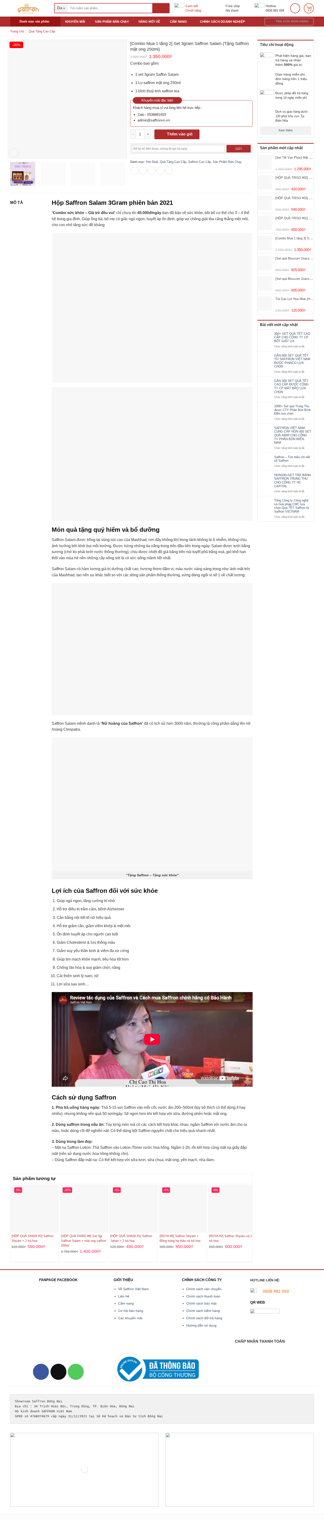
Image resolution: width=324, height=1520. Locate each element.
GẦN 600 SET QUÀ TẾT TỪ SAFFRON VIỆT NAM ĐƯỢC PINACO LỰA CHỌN (292, 361)
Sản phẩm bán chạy (112, 21)
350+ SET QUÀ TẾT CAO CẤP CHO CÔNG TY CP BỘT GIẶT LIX (292, 337)
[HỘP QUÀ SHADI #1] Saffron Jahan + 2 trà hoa (131, 1238)
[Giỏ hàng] (309, 8)
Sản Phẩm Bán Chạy (227, 162)
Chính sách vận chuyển (204, 1289)
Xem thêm (285, 130)
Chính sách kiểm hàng (203, 1311)
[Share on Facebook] (135, 170)
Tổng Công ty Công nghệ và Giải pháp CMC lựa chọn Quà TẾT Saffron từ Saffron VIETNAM (291, 506)
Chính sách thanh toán (203, 1296)
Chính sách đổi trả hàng (204, 1318)
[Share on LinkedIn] (169, 170)
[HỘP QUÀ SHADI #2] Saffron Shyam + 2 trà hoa (32, 1238)
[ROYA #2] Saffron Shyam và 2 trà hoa (230, 1238)
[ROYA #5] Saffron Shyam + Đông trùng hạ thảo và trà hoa (180, 1238)
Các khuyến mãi (130, 1318)
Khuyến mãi (75, 21)
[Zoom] (14, 152)
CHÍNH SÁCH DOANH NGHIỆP (222, 21)
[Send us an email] (58, 1372)
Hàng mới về (149, 21)
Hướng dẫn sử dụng (201, 1325)
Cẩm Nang (178, 21)
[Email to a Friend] (152, 170)
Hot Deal (152, 162)
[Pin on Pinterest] (160, 170)
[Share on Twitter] (143, 170)
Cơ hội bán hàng (130, 1311)
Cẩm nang (126, 1303)
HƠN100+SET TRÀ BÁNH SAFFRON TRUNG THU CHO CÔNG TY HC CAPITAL (292, 480)
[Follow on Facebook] (41, 1372)
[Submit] (160, 8)
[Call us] (76, 1372)
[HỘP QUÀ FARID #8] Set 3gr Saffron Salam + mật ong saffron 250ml (83, 1240)
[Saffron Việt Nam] (28, 8)
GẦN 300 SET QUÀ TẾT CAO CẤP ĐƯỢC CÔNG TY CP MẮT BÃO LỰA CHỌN (291, 386)
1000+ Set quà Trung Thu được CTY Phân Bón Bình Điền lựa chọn (292, 409)
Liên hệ (123, 1296)
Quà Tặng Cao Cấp (42, 31)
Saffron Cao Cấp (199, 162)
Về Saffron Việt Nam (133, 1289)
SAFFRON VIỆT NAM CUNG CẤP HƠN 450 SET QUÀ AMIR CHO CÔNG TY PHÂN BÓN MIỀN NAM (292, 435)
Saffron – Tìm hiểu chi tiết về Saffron (292, 459)
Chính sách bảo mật (201, 1303)
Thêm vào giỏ (180, 134)
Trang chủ (17, 31)
